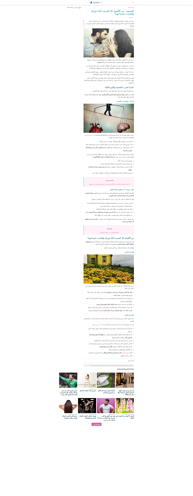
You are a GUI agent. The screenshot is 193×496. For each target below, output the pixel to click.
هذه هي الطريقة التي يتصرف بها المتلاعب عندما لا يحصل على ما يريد (106, 418)
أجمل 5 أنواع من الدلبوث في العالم (125, 417)
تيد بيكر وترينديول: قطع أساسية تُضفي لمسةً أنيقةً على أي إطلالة (126, 392)
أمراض (76, 389)
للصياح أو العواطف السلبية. (95, 310)
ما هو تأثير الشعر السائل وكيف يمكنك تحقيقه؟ (69, 417)
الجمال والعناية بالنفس (73, 414)
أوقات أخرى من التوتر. (98, 324)
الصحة (133, 389)
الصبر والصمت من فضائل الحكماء (109, 232)
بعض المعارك (125, 352)
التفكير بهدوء (114, 199)
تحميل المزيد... (96, 424)
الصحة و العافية (131, 7)
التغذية (114, 389)
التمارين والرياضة (93, 389)
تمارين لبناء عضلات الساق (88, 390)
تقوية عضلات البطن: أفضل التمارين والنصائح (87, 417)
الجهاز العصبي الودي (121, 157)
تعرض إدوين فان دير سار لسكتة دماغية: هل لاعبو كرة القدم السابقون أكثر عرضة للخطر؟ (68, 392)
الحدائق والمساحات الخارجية (128, 414)
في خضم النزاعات (89, 135)
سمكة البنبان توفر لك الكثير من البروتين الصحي (106, 391)
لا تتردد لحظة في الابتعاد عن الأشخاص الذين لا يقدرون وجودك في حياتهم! (109, 184)
